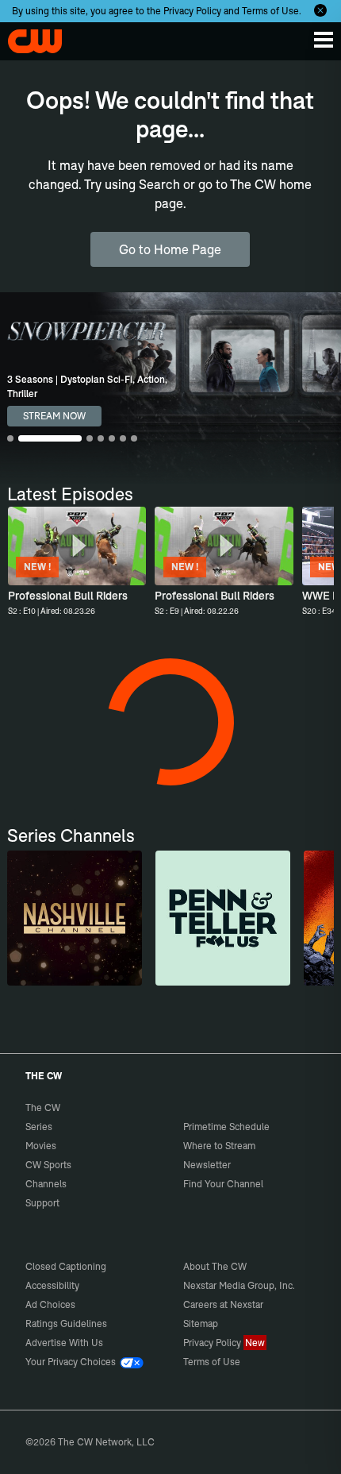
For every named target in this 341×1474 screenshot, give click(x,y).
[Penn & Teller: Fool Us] (223, 918)
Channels (46, 1184)
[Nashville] (74, 918)
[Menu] (323, 39)
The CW (28, 37)
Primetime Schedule (226, 1127)
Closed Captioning (65, 1266)
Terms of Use (270, 11)
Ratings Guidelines (66, 1323)
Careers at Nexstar (223, 1304)
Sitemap (200, 1323)
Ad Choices (50, 1304)
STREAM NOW (54, 416)
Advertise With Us (64, 1343)
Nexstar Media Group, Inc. (239, 1285)
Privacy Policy (192, 11)
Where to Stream (219, 1146)
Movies (40, 1146)
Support (42, 1203)
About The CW (215, 1266)
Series (38, 1127)
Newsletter (207, 1165)
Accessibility (52, 1285)
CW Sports (48, 1165)
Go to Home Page (170, 249)
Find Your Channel (223, 1184)
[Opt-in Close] (320, 10)
